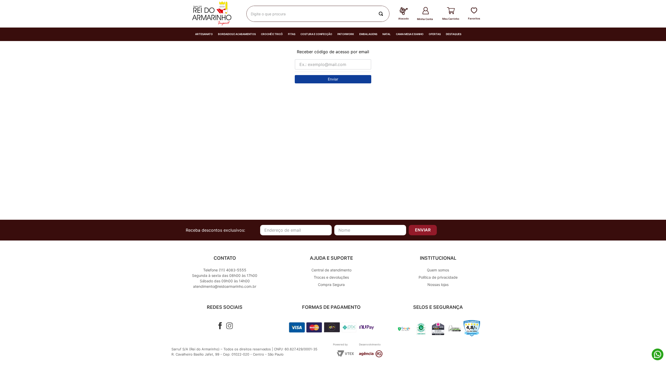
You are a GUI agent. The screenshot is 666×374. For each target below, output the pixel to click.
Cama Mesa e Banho (410, 34)
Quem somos (438, 270)
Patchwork (345, 34)
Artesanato (204, 34)
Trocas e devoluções (331, 277)
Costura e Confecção (316, 34)
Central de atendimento (331, 270)
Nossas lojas (438, 284)
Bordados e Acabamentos (237, 34)
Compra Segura (331, 284)
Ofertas (435, 34)
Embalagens (368, 34)
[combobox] (317, 14)
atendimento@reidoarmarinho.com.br (224, 286)
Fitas (291, 34)
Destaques (453, 34)
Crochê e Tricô (272, 34)
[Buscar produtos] (382, 14)
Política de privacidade (438, 277)
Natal (386, 34)
